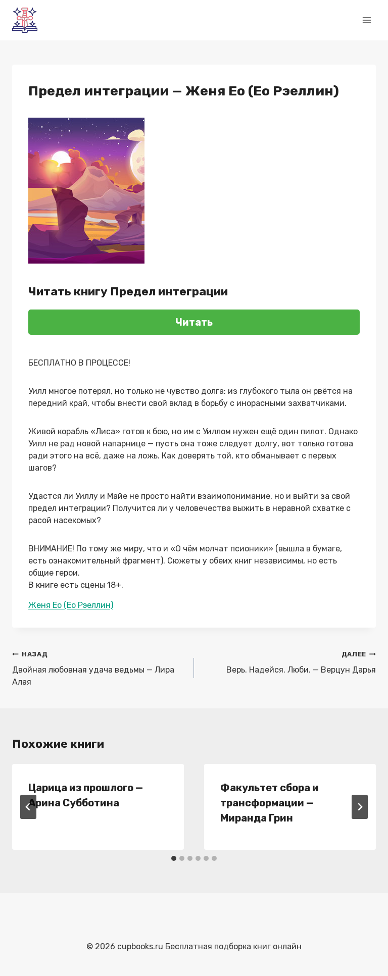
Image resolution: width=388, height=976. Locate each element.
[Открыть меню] (366, 20)
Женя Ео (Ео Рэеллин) (70, 605)
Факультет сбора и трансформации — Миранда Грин (269, 803)
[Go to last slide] (28, 807)
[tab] (173, 858)
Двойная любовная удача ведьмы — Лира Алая (93, 668)
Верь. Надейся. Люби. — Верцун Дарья (301, 662)
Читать (194, 322)
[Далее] (360, 807)
